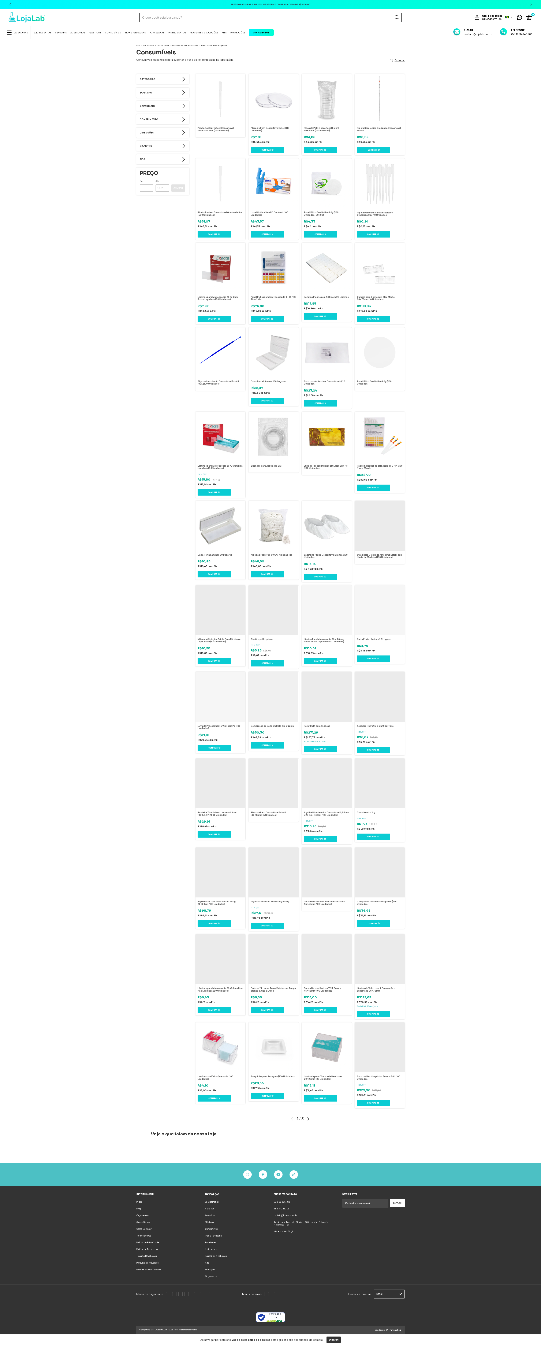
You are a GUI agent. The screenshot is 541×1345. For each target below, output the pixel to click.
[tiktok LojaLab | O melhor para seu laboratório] (294, 1174)
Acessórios (77, 32)
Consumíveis (113, 32)
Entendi (334, 1339)
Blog (138, 1208)
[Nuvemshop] (388, 1330)
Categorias (21, 32)
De (141, 181)
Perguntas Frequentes (147, 1262)
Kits (224, 32)
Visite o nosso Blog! (283, 1231)
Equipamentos (42, 32)
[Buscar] (396, 17)
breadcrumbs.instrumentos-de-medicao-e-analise (177, 45)
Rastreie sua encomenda (148, 1269)
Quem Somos (143, 1222)
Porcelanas (156, 32)
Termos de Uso (143, 1235)
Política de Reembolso (147, 1249)
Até (157, 181)
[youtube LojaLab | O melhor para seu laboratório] (278, 1174)
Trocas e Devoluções (146, 1256)
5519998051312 (282, 1202)
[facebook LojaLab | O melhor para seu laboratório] (263, 1174)
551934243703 (281, 1208)
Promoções (237, 32)
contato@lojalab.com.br (285, 1215)
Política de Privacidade (147, 1242)
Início (138, 45)
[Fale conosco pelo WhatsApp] (519, 18)
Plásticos (95, 32)
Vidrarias (61, 32)
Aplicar (178, 188)
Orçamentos (261, 32)
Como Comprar (144, 1229)
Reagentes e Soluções (204, 32)
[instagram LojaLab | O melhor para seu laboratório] (247, 1174)
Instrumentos (177, 32)
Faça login (495, 15)
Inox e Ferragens (135, 32)
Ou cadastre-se (492, 19)
